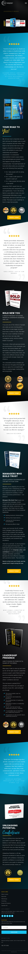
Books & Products (6, 903)
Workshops (4, 898)
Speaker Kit (4, 905)
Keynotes (4, 896)
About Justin (5, 894)
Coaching (4, 901)
